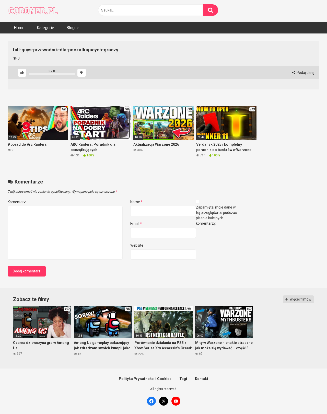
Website (136, 245)
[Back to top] (310, 398)
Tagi (183, 379)
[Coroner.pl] (33, 11)
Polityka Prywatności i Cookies (145, 379)
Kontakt (201, 379)
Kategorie (45, 27)
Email (136, 224)
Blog (70, 27)
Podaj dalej (305, 73)
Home (19, 27)
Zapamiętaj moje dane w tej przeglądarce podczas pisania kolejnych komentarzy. (216, 215)
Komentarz (17, 202)
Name (136, 202)
